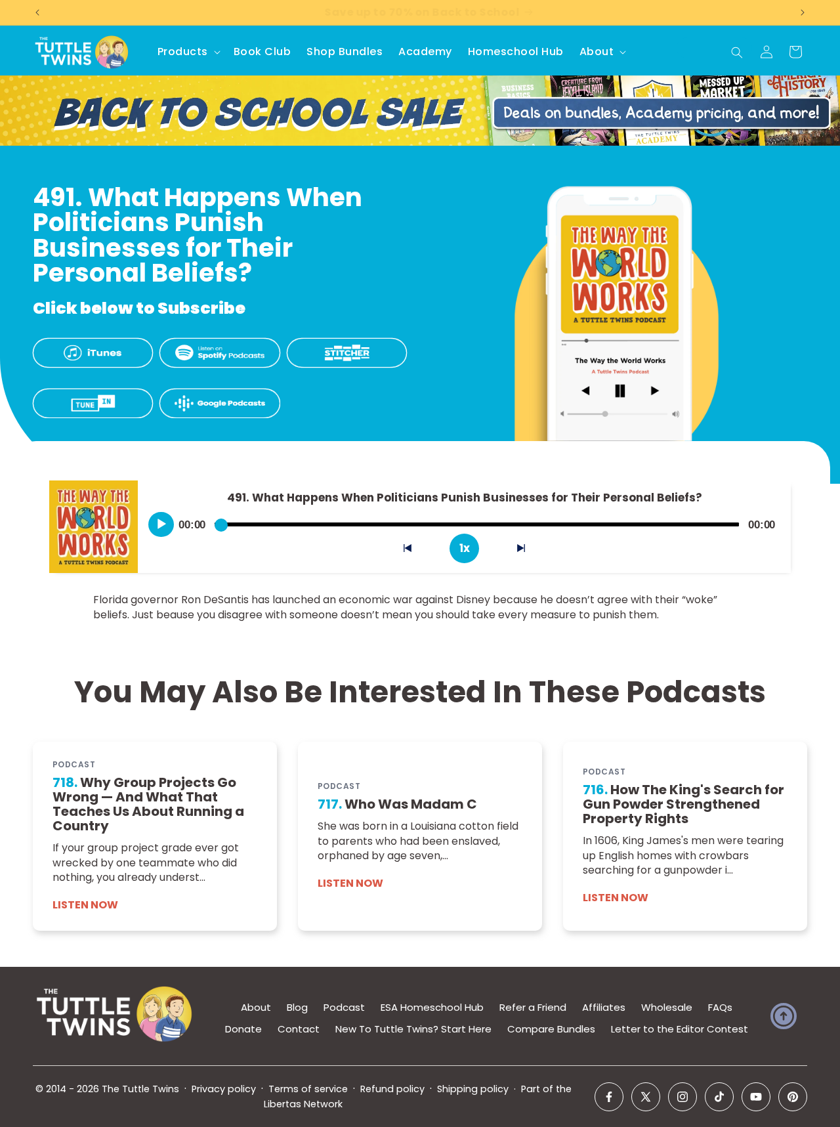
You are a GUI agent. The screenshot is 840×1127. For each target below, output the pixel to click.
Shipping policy (473, 1088)
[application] (464, 520)
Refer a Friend (532, 1007)
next (528, 551)
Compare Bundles (551, 1029)
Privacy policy (224, 1088)
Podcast (344, 1007)
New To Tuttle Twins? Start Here (413, 1029)
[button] (188, 52)
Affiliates (603, 1007)
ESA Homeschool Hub (432, 1007)
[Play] (161, 524)
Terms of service (308, 1088)
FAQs (720, 1007)
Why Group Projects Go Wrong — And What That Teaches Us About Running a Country (148, 804)
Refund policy (392, 1088)
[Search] (737, 52)
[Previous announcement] (37, 12)
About (256, 1007)
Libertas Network (303, 1104)
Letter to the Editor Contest (679, 1029)
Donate (243, 1029)
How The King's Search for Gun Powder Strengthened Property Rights (683, 804)
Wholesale (666, 1007)
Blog (297, 1007)
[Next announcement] (802, 12)
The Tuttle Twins (140, 1088)
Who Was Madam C (397, 804)
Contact (299, 1029)
